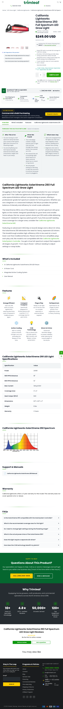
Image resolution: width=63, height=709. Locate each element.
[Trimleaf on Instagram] (30, 697)
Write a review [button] (22, 642)
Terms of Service (22, 706)
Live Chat (46, 676)
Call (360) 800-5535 (21, 576)
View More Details (41, 65)
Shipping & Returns (28, 687)
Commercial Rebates (29, 682)
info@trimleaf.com (50, 672)
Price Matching (27, 684)
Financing (25, 679)
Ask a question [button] (41, 642)
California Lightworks (23, 10)
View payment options (50, 45)
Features (28, 122)
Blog (24, 674)
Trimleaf (10, 706)
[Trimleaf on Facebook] (24, 697)
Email (5, 675)
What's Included (17, 122)
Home (4, 10)
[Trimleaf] (31, 2)
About (24, 669)
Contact (25, 671)
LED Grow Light (11, 10)
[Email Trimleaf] (34, 697)
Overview (5, 122)
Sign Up (11, 684)
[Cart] (60, 2)
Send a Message (43, 576)
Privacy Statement (28, 689)
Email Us (57, 91)
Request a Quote (52, 114)
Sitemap (15, 706)
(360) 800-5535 (46, 91)
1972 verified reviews (52, 680)
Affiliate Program (28, 692)
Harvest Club (53, 81)
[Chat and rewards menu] (60, 354)
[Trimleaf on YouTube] (27, 697)
